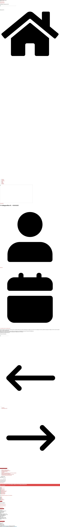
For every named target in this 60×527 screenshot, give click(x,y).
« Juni (1, 482)
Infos (2, 181)
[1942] (1, 487)
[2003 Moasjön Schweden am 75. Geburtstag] (6, 495)
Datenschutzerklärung (3, 505)
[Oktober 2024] (2, 499)
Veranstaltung (2, 203)
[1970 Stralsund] (2, 489)
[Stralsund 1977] (2, 490)
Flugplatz (3, 183)
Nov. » (3, 482)
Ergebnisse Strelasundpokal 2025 (6, 470)
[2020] (1, 498)
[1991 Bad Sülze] (2, 492)
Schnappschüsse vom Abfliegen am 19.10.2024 (8, 474)
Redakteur (1, 267)
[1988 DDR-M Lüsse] (3, 491)
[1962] (1, 488)
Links (2, 182)
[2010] (1, 496)
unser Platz (3, 180)
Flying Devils (2, 2)
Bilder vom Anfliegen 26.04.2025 (6, 473)
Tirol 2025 (3, 472)
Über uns (3, 179)
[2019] (1, 497)
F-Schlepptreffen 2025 (4, 471)
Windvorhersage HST (3, 504)
